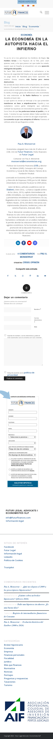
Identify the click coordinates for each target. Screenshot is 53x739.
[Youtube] (29, 243)
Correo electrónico (38, 320)
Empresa (8, 651)
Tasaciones (9, 681)
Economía (26, 34)
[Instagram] (35, 243)
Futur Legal (27, 154)
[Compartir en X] (15, 276)
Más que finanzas (13, 665)
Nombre (37, 309)
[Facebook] (23, 243)
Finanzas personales (14, 654)
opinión (34, 262)
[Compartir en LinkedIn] (38, 276)
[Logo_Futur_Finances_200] (22, 13)
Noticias (8, 671)
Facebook (9, 546)
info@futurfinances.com (18, 517)
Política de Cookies (13, 560)
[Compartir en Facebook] (8, 276)
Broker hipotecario (13, 644)
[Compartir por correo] (45, 276)
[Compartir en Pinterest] (30, 276)
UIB (36, 165)
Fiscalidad (9, 658)
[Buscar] (39, 13)
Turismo (8, 685)
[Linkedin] (18, 243)
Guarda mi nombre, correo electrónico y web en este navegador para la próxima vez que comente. (24, 337)
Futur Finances (25, 151)
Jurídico (7, 661)
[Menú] (45, 13)
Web (35, 327)
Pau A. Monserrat (11, 586)
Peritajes (8, 675)
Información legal (15, 520)
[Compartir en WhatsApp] (22, 276)
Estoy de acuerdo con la (20, 373)
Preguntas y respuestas (16, 678)
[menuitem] (27, 1)
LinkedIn (8, 556)
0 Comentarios (26, 253)
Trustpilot (9, 567)
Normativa (9, 668)
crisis (26, 262)
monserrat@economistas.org (26, 161)
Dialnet (10, 189)
